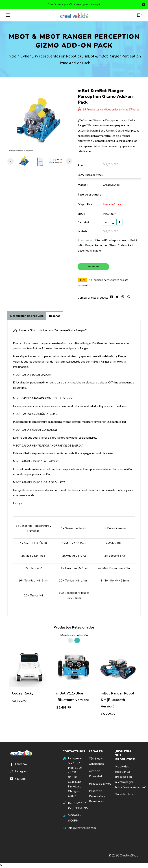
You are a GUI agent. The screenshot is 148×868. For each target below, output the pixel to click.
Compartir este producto (93, 297)
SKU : (81, 213)
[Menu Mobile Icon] (8, 15)
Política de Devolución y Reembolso (97, 796)
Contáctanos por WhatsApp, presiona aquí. (74, 4)
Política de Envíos (100, 784)
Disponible (85, 204)
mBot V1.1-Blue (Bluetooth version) (72, 696)
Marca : (83, 184)
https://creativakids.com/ (130, 787)
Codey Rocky (23, 693)
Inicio (11, 56)
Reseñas (54, 315)
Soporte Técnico (125, 794)
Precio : (83, 165)
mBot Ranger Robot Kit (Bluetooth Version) (117, 700)
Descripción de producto (27, 315)
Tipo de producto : (90, 194)
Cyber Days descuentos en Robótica (50, 56)
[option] (39, 120)
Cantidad (83, 222)
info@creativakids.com (82, 828)
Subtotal (83, 230)
